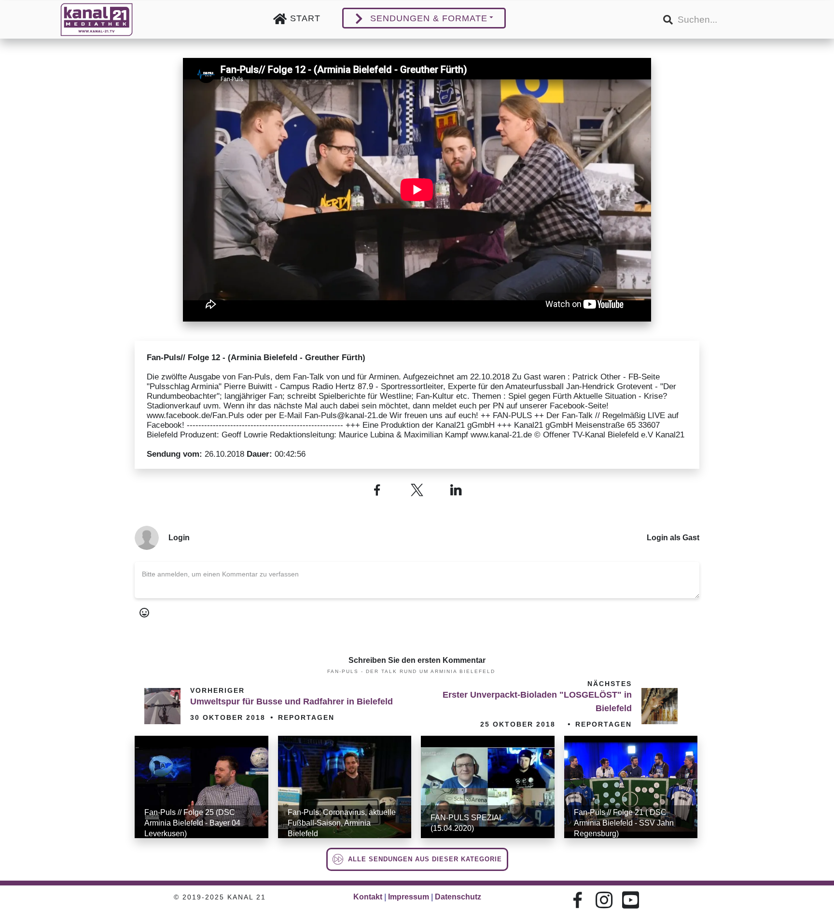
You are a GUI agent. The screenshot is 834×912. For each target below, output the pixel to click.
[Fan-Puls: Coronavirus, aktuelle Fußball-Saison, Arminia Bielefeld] (345, 787)
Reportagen (306, 717)
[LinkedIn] (457, 490)
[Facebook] (377, 490)
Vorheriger (217, 690)
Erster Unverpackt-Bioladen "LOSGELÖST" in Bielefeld (537, 701)
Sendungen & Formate (428, 18)
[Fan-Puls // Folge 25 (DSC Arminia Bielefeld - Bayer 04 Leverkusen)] (201, 787)
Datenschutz (458, 897)
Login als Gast (673, 537)
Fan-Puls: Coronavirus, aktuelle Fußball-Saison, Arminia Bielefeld (342, 823)
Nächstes (609, 684)
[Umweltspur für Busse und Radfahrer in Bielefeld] (162, 706)
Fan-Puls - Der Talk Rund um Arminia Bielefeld (411, 671)
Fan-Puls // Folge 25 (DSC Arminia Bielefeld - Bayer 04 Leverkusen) (192, 823)
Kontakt (367, 897)
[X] (417, 490)
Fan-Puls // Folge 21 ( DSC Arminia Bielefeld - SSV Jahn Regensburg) (624, 823)
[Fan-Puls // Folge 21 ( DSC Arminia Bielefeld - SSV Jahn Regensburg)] (631, 787)
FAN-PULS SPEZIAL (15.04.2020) (467, 823)
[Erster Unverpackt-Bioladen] (659, 706)
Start (305, 18)
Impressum (408, 897)
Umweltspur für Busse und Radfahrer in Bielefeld (291, 701)
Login (179, 537)
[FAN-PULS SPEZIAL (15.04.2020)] (488, 787)
